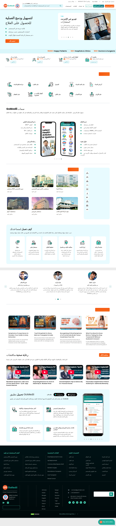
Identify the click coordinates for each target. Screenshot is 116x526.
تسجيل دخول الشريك (109, 1)
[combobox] (97, 1)
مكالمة (84, 1)
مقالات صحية (71, 1)
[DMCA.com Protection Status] (35, 514)
